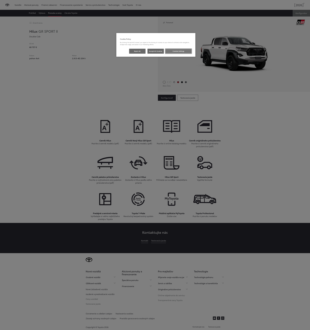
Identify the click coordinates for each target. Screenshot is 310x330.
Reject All (137, 51)
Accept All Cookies (155, 51)
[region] (155, 45)
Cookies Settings (178, 51)
